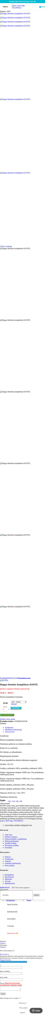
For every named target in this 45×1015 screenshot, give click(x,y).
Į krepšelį (16, 708)
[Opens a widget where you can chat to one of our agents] (36, 1011)
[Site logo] (22, 8)
